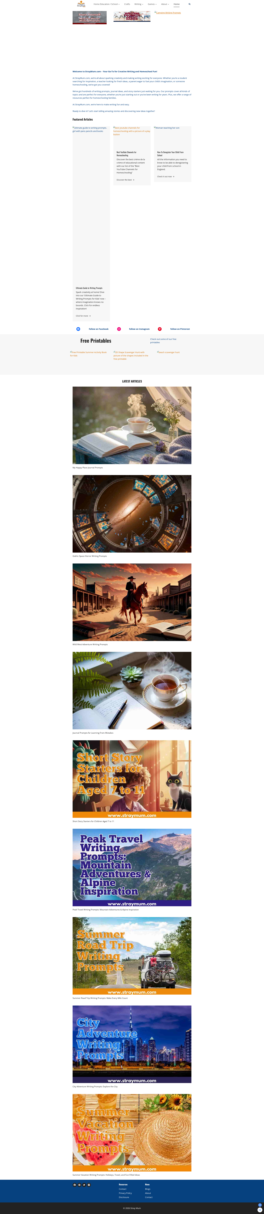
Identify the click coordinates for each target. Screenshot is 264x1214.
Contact (122, 1189)
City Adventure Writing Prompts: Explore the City (95, 1086)
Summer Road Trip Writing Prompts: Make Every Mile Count (100, 998)
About (148, 1193)
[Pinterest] (79, 1185)
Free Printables (95, 340)
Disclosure (124, 1197)
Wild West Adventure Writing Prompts (90, 644)
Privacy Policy (125, 1193)
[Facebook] (75, 1185)
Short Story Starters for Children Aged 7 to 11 (93, 821)
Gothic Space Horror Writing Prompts (90, 556)
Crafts (127, 4)
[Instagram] (89, 1185)
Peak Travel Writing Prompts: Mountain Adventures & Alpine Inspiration (106, 909)
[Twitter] (84, 1185)
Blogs (147, 1189)
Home (177, 4)
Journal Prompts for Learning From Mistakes (93, 733)
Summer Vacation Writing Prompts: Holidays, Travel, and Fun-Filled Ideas (106, 1175)
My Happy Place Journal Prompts (88, 467)
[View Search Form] (189, 4)
